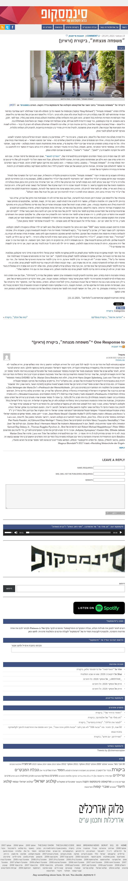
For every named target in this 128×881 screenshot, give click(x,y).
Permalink (120, 360)
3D (123, 764)
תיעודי (59, 871)
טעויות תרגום (8, 851)
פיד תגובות (117, 346)
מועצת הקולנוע (34, 854)
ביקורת (121, 48)
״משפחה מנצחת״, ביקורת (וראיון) (92, 41)
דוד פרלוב (118, 851)
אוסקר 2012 (67, 764)
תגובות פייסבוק (76, 36)
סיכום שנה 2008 (51, 857)
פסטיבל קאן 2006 (105, 865)
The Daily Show (46, 845)
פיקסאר (79, 782)
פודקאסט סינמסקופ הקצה (96, 781)
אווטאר (110, 764)
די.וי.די (109, 851)
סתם (125, 859)
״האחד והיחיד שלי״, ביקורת (109, 712)
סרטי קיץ (115, 782)
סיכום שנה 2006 (82, 857)
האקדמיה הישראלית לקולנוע (75, 770)
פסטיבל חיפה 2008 (76, 862)
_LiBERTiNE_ (115, 679)
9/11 (112, 845)
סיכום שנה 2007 (66, 857)
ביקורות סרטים (72, 27)
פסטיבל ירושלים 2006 (38, 862)
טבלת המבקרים (89, 27)
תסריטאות (89, 787)
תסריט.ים (47, 27)
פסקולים (61, 781)
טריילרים (119, 775)
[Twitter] (7, 29)
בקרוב (38, 848)
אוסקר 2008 (121, 848)
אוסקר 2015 (37, 764)
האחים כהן (91, 770)
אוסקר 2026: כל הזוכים (94, 679)
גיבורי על (107, 770)
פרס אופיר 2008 (16, 865)
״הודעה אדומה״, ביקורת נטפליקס (107, 317)
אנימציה (27, 763)
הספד (61, 770)
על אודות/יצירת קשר (109, 27)
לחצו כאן (32, 631)
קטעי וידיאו (58, 868)
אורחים (111, 848)
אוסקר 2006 (18, 845)
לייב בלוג (89, 776)
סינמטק (39, 857)
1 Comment (93, 36)
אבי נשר (118, 764)
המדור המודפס (45, 851)
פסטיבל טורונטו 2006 (57, 862)
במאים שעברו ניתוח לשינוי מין (54, 848)
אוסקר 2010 (90, 764)
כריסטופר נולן (99, 776)
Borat (104, 845)
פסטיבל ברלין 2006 (74, 859)
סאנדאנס (37, 776)
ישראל (102, 854)
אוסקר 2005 (31, 845)
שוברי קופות (101, 786)
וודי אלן (42, 770)
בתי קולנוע (22, 848)
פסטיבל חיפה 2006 (112, 862)
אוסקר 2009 (101, 764)
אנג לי (94, 848)
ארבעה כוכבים (15, 764)
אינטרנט (102, 848)
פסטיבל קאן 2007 (89, 865)
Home (124, 845)
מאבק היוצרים (86, 854)
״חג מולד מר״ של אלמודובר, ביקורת (105, 717)
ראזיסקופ (36, 868)
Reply (122, 448)
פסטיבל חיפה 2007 (94, 862)
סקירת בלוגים (28, 857)
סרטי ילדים (16, 857)
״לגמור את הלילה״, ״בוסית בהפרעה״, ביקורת (100, 722)
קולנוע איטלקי (114, 868)
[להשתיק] (15, 532)
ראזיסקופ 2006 (25, 868)
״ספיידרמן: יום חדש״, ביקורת (108, 736)
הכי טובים (57, 851)
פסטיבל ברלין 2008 (39, 859)
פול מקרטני (116, 859)
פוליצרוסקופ (105, 859)
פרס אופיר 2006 (46, 865)
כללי (96, 854)
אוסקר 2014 (47, 764)
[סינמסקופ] (64, 12)
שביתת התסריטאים (8, 868)
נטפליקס (45, 776)
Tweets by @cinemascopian (111, 750)
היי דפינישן (80, 851)
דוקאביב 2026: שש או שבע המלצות (97, 674)
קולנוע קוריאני (88, 868)
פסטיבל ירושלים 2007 (18, 862)
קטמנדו (77, 868)
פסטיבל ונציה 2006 (21, 859)
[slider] (68, 532)
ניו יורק (6, 854)
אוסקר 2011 (79, 764)
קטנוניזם (113, 787)
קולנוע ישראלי (45, 781)
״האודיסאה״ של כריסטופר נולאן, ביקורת (95, 669)
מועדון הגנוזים (66, 854)
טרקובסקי (111, 854)
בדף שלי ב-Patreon (39, 628)
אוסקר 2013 (56, 764)
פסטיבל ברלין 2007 (56, 859)
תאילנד (67, 871)
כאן (11, 104)
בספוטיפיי (25, 105)
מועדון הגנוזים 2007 (50, 854)
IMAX (78, 845)
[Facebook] (12, 29)
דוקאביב (99, 770)
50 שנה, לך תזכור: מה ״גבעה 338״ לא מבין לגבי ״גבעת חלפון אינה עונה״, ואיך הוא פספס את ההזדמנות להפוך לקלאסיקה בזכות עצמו (65, 729)
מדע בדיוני (82, 776)
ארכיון (78, 848)
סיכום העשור (96, 857)
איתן (120, 684)
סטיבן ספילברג (27, 776)
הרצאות (58, 27)
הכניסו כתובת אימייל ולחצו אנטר (27, 645)
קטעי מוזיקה (47, 868)
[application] (64, 532)
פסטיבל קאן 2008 (72, 865)
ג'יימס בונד (11, 848)
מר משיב (14, 854)
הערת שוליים (51, 770)
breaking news (91, 845)
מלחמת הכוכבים (65, 776)
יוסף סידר (108, 776)
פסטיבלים (70, 781)
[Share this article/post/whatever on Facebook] (120, 308)
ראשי (124, 27)
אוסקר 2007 (6, 845)
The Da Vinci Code (65, 845)
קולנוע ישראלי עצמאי (22, 781)
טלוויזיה (18, 851)
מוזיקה (74, 776)
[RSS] (2, 29)
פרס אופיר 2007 (31, 865)
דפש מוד (100, 851)
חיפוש (122, 583)
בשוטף (31, 848)
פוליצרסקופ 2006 (91, 859)
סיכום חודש (15, 776)
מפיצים (54, 775)
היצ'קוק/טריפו (68, 851)
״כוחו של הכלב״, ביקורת (16, 317)
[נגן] (120, 532)
